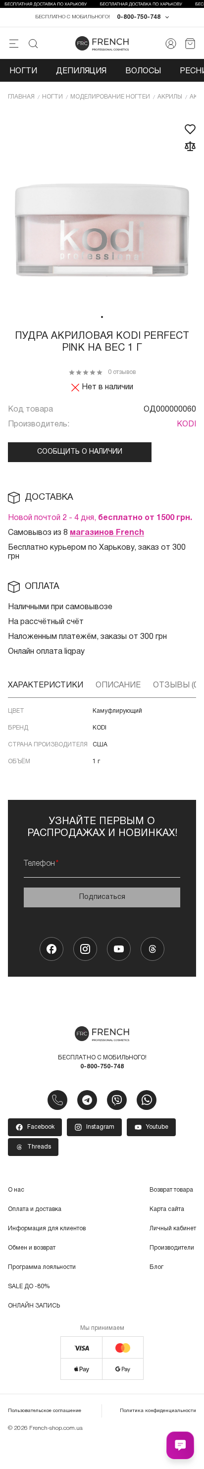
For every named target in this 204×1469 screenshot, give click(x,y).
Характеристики (45, 685)
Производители (172, 1248)
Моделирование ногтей (110, 97)
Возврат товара (171, 1190)
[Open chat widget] (180, 1445)
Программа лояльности (42, 1267)
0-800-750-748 (138, 17)
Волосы (143, 71)
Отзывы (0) (176, 685)
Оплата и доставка (34, 1209)
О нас (16, 1190)
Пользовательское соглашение (44, 1411)
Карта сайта (167, 1209)
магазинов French (107, 532)
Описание (118, 685)
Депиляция (81, 71)
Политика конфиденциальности (158, 1411)
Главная (21, 97)
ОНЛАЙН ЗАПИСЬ (34, 1306)
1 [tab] (102, 317)
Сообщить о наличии (79, 452)
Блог (156, 1267)
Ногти (23, 71)
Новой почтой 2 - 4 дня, (100, 518)
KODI (186, 424)
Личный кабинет (173, 1228)
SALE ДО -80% (29, 1286)
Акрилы (169, 97)
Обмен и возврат (31, 1248)
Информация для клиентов (47, 1228)
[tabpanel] (102, 209)
